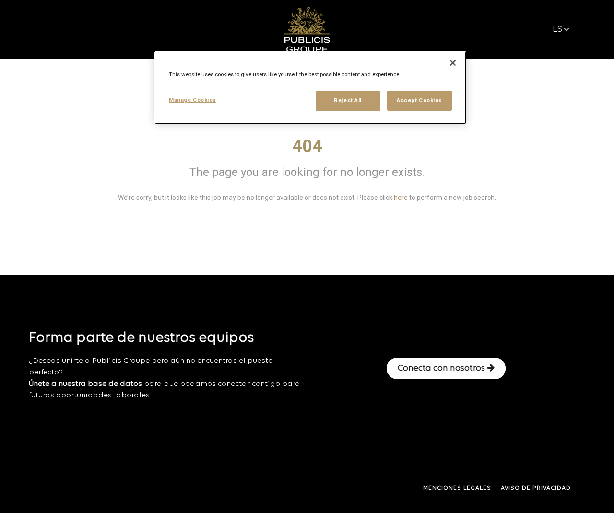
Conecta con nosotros (441, 368)
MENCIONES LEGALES (457, 488)
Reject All (348, 100)
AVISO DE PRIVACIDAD (536, 488)
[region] (310, 87)
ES (557, 29)
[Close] (452, 62)
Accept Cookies (419, 100)
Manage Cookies (192, 99)
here (401, 197)
